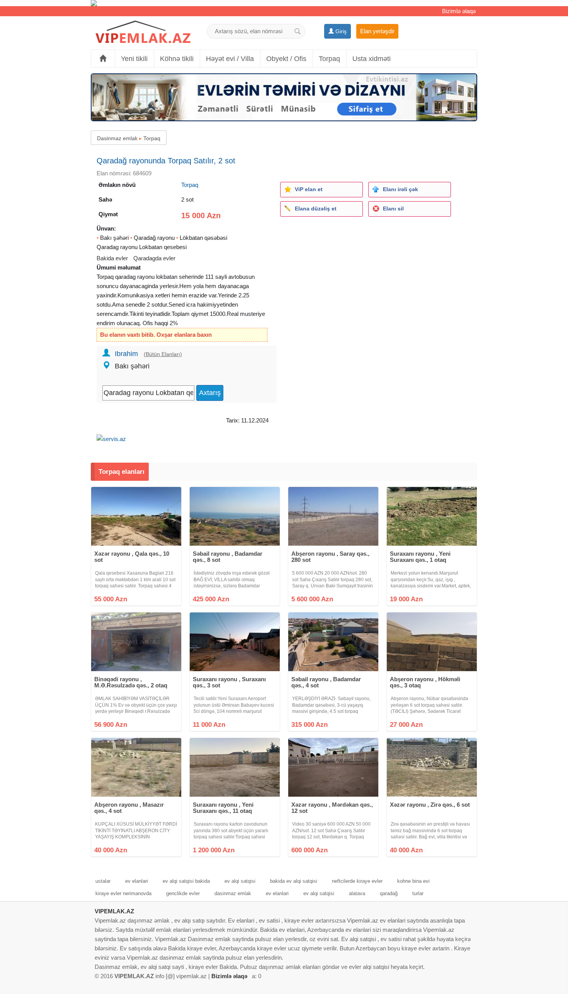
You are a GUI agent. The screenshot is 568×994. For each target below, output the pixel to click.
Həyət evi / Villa (230, 59)
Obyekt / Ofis (286, 59)
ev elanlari (136, 881)
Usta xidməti (371, 59)
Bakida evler (112, 258)
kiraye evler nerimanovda (123, 893)
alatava (357, 893)
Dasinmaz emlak (117, 138)
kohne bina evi (413, 881)
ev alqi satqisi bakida (186, 881)
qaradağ (389, 893)
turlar (417, 893)
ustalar (103, 881)
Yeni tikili (134, 59)
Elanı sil (393, 208)
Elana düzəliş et (316, 208)
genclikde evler (183, 893)
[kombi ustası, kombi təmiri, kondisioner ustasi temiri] (284, 3)
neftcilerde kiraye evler (357, 881)
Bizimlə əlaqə (459, 11)
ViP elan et (309, 189)
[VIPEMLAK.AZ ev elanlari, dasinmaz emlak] (143, 32)
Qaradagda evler (154, 258)
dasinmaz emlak (232, 893)
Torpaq (329, 59)
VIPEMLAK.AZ (114, 911)
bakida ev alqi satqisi (293, 881)
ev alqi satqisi (239, 881)
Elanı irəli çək (400, 189)
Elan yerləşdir (377, 31)
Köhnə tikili (177, 59)
